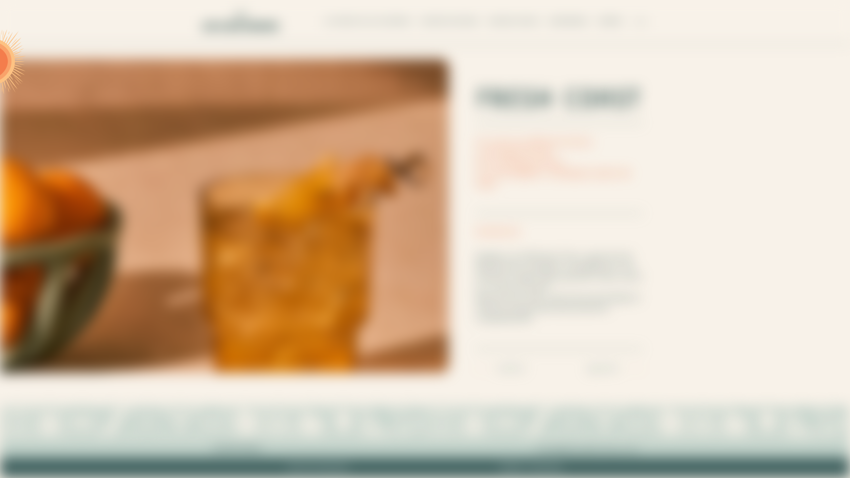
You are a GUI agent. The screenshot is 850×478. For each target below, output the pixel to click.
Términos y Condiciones (531, 467)
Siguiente (603, 367)
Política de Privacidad (318, 467)
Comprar (610, 21)
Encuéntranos (568, 21)
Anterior (512, 367)
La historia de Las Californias (367, 21)
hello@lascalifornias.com (587, 448)
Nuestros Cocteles (513, 21)
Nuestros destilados (450, 21)
